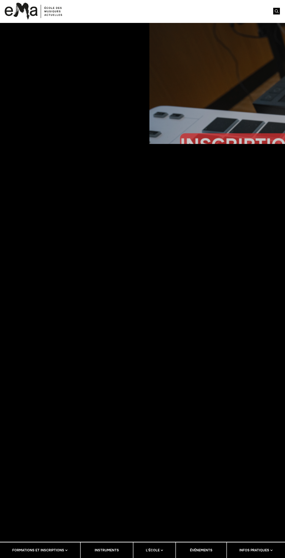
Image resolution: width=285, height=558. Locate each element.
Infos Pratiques (254, 550)
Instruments (107, 550)
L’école (153, 550)
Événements (201, 550)
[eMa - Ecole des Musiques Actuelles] (33, 11)
